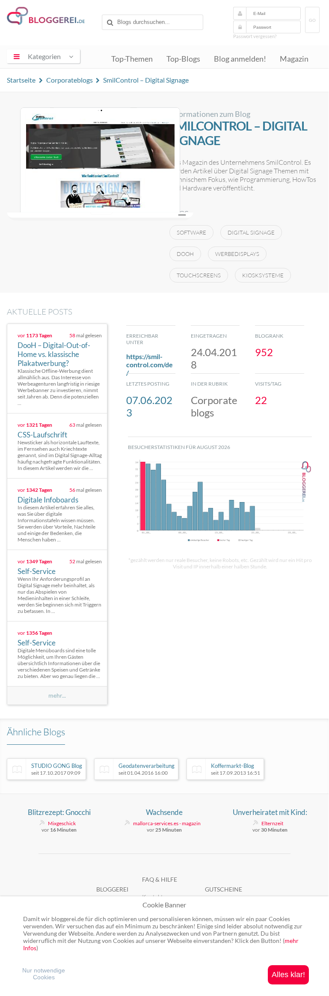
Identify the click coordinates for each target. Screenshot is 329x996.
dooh (185, 253)
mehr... (57, 695)
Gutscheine (223, 889)
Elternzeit (272, 823)
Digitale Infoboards (48, 499)
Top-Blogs (183, 58)
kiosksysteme (263, 275)
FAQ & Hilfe (159, 879)
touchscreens (199, 275)
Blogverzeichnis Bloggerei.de (52, 17)
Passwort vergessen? (254, 36)
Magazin (294, 58)
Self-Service (37, 571)
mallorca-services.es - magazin (167, 823)
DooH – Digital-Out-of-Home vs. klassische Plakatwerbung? (54, 354)
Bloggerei (112, 889)
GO (312, 20)
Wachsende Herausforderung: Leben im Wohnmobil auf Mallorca (164, 812)
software (191, 232)
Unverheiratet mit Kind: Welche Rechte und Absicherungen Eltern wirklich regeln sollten (270, 812)
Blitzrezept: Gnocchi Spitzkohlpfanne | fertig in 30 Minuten (59, 812)
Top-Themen (132, 58)
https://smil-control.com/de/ (149, 364)
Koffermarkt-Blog (235, 769)
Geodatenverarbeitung (147, 769)
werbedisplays (237, 253)
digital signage (251, 232)
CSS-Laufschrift (42, 434)
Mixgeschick (62, 823)
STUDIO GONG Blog (56, 769)
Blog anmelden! (240, 58)
